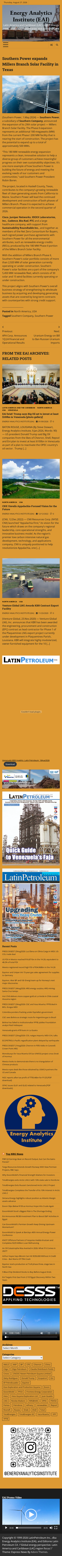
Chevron (37, 1364)
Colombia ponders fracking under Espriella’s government (27, 1012)
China (47, 1364)
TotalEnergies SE (26, 1414)
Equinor (25, 1382)
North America (22, 311)
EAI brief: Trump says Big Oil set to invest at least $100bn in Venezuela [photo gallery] (30, 415)
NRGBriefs (33, 1400)
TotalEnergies (9, 1414)
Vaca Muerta (43, 1414)
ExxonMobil (8, 1391)
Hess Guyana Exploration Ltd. (25, 1396)
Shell (34, 1409)
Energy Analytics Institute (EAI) (31, 16)
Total (42, 1409)
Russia (17, 1409)
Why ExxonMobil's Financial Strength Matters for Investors (28, 1175)
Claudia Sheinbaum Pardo (41, 1369)
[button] (31, 1515)
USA (34, 311)
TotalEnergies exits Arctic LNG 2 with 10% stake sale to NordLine (30, 1180)
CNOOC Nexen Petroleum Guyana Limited (32, 1373)
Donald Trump (28, 1378)
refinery (29, 1405)
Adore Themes (39, 1552)
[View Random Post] (51, 45)
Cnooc (6, 1373)
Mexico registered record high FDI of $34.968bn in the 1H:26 (28, 967)
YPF (54, 1414)
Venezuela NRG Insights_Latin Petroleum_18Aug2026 (26, 760)
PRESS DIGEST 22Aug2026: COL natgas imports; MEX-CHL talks (30, 1035)
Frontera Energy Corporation (39, 1391)
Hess (5, 1396)
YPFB (5, 1418)
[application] (31, 1515)
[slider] (28, 1528)
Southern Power (44, 315)
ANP (15, 1364)
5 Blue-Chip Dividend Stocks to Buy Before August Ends (26, 1272)
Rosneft (6, 1409)
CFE (28, 1364)
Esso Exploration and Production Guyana (21, 1387)
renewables (42, 1405)
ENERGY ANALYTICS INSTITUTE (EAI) (18, 421)
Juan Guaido (47, 1396)
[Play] (6, 1527)
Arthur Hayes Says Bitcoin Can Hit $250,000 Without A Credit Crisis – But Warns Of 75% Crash (29, 1257)
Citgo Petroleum (19, 1369)
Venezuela (13, 410)
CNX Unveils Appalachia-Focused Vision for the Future (29, 508)
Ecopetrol (42, 1378)
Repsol (54, 1405)
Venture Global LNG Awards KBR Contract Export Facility (30, 607)
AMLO (6, 1364)
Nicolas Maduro (18, 1400)
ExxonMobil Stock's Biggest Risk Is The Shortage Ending (27, 1211)
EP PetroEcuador (11, 1382)
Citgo (5, 1369)
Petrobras (17, 1405)
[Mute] (51, 1527)
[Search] (57, 45)
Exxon (47, 1387)
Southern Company (22, 315)
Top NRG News (14, 1154)
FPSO (20, 1391)
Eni (52, 1378)
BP (21, 1364)
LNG (5, 1400)
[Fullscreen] (55, 1527)
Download (10, 764)
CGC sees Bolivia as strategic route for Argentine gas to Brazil (29, 1017)
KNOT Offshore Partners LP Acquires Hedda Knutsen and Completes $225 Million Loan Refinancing (27, 1241)
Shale (26, 1409)
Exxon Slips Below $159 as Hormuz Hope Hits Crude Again (28, 1206)
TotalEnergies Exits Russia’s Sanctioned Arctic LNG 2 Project (28, 1185)
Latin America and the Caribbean (18, 408)
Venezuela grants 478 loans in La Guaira (19, 1030)
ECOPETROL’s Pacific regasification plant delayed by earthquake (30, 1040)
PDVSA (54, 1400)
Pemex (6, 1405)
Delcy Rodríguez (10, 1378)
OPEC (44, 1400)
